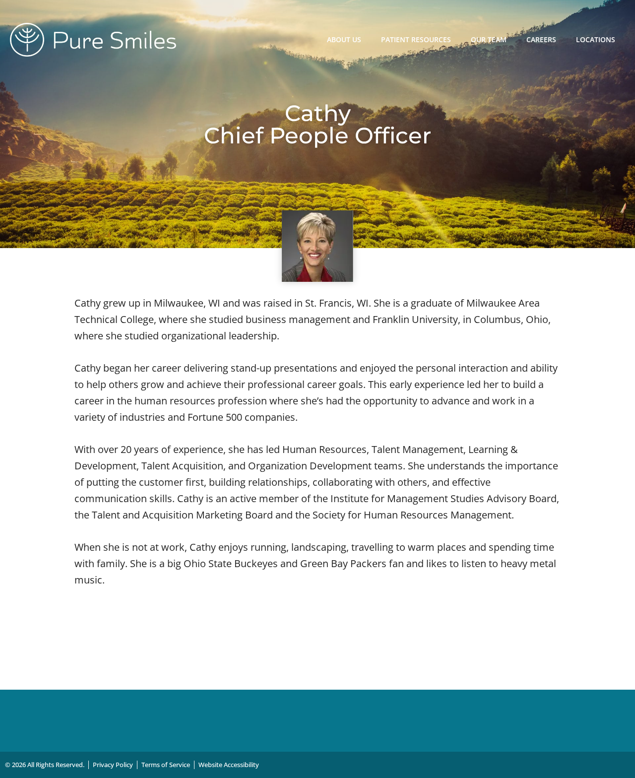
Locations (595, 39)
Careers (541, 39)
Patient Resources (416, 39)
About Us (344, 39)
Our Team (489, 39)
